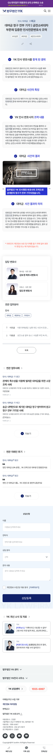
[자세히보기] (34, 587)
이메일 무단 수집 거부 (11, 699)
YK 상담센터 (14, 688)
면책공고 (6, 708)
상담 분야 (6, 550)
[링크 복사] (22, 44)
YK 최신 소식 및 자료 (16, 616)
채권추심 (17, 315)
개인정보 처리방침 (10, 704)
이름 (4, 520)
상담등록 (26, 598)
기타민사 (27, 315)
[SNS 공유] (31, 44)
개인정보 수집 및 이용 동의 (17, 587)
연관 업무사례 (12, 368)
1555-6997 (38, 689)
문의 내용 (6, 565)
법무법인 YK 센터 (10, 669)
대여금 (9, 315)
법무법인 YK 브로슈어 (11, 713)
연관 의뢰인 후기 (14, 451)
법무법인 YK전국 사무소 (13, 678)
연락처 (5, 535)
